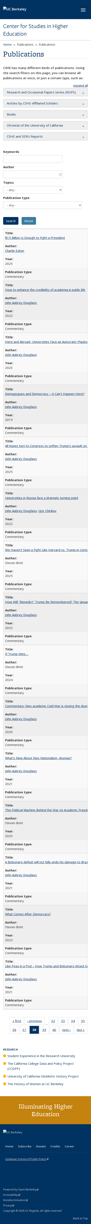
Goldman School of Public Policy (27, 1159)
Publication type (16, 198)
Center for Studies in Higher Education (35, 30)
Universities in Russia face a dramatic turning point (41, 498)
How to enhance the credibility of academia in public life (45, 290)
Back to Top (80, 1218)
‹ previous (36, 1022)
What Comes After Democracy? (28, 914)
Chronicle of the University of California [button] (35, 125)
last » (82, 1031)
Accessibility (11, 1195)
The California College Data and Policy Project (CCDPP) (40, 1066)
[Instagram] (31, 1139)
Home (7, 44)
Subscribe (24, 1146)
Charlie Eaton (14, 250)
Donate (41, 1146)
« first (18, 1022)
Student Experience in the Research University (41, 1056)
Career (69, 1146)
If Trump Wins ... (16, 654)
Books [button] (11, 114)
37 (25, 1031)
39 (45, 1031)
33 (64, 1022)
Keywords (11, 151)
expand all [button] (80, 85)
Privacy (8, 1205)
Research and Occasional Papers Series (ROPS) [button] (41, 92)
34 (74, 1022)
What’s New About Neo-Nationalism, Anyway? (38, 758)
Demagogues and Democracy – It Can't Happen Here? (44, 394)
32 (54, 1022)
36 (15, 1031)
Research (10, 1049)
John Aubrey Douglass (21, 302)
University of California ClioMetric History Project (43, 1076)
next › (67, 1031)
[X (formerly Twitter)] (7, 1139)
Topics (8, 182)
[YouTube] (23, 1139)
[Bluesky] (40, 1139)
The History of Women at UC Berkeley (35, 1084)
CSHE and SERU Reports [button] (25, 136)
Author (8, 167)
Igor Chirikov (47, 511)
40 (55, 1031)
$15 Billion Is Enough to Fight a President (35, 237)
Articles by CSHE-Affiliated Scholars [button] (32, 103)
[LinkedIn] (15, 1139)
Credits (55, 1146)
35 (84, 1022)
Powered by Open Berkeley (21, 1189)
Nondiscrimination (15, 1200)
